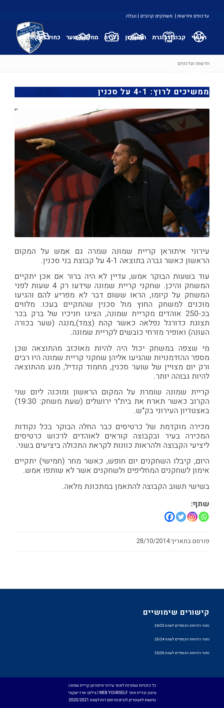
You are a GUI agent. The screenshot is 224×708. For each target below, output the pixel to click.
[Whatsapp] (204, 517)
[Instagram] (192, 517)
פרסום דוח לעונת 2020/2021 (93, 700)
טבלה (131, 16)
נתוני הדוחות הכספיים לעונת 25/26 (182, 653)
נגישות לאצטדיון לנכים (137, 700)
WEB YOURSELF (113, 693)
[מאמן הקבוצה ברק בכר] (112, 173)
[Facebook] (169, 517)
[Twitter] (181, 517)
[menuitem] (191, 16)
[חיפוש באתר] (175, 71)
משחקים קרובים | (155, 16)
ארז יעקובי (77, 693)
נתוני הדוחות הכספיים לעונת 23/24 (182, 639)
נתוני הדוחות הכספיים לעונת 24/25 (182, 625)
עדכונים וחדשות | (192, 16)
